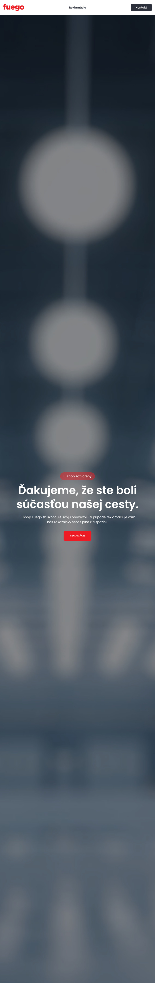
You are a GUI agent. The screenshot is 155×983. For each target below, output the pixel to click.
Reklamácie (77, 7)
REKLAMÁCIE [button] (77, 535)
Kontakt (141, 7)
